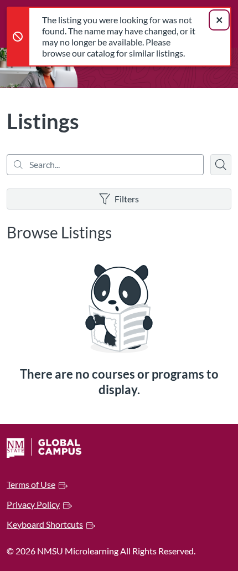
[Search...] (105, 164)
